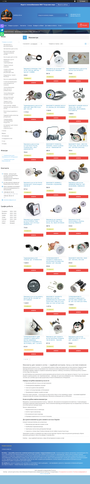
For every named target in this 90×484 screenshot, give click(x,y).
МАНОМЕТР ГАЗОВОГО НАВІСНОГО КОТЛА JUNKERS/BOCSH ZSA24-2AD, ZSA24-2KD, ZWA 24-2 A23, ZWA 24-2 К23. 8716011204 (55, 300)
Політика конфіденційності (80, 472)
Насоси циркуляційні (10, 79)
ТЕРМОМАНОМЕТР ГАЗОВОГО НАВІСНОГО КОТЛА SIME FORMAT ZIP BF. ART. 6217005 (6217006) (78, 299)
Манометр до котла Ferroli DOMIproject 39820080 (55, 69)
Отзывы (4, 143)
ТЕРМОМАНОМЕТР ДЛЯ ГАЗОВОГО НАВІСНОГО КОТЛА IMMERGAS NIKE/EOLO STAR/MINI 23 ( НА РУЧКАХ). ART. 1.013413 (33, 340)
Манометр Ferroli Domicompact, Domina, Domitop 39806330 (76, 221)
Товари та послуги (8, 31)
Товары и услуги (13, 25)
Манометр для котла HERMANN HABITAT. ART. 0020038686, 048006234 (77, 184)
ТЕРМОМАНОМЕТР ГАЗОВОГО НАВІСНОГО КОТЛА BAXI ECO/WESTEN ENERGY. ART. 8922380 (55, 260)
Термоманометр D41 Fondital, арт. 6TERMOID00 (33, 258)
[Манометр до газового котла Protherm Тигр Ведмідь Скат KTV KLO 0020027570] (33, 209)
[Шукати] (66, 15)
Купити (33, 82)
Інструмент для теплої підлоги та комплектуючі (11, 126)
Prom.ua (53, 470)
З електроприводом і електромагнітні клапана (10, 83)
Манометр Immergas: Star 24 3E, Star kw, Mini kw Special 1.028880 (32, 70)
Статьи (30, 25)
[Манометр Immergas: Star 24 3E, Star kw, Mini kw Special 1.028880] (33, 58)
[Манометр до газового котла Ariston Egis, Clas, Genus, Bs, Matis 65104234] (56, 209)
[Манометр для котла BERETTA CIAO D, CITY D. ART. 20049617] (78, 326)
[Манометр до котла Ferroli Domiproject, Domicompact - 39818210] (33, 172)
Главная (4, 25)
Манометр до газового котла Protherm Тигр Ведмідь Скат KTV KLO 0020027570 (32, 222)
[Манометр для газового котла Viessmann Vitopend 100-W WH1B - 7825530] (56, 326)
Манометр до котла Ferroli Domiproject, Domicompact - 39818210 (33, 184)
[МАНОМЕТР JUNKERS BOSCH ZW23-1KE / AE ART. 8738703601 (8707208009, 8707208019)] (78, 95)
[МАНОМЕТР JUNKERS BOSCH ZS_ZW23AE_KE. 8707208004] (56, 95)
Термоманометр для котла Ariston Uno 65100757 (78, 69)
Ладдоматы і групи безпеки (9, 75)
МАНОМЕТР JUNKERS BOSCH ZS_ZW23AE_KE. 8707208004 (55, 106)
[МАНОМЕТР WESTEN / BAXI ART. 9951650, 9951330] (78, 247)
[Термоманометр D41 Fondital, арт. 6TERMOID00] (33, 247)
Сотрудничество (7, 138)
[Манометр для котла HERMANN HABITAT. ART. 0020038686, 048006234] (78, 172)
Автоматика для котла (11, 49)
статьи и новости (6, 449)
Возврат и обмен (38, 25)
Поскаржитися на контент (65, 472)
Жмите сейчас (63, 5)
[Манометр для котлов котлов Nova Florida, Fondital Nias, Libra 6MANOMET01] (33, 133)
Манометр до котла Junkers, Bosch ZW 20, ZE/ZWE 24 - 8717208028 (33, 298)
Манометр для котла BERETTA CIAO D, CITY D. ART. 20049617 (77, 338)
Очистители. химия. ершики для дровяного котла (11, 107)
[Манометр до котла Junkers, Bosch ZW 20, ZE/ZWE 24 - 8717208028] (33, 286)
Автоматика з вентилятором (8, 45)
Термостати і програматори (8, 102)
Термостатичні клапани (8, 66)
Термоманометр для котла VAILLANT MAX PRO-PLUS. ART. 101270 (33, 107)
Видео (4, 133)
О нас (59, 25)
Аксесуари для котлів (10, 57)
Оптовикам (5, 136)
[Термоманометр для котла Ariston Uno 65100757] (78, 58)
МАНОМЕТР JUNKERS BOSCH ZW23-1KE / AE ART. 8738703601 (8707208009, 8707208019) (78, 108)
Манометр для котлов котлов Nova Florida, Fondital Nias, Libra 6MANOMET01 (31, 146)
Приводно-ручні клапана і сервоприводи (9, 61)
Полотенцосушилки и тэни (10, 112)
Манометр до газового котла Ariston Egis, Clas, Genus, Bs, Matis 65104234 (55, 221)
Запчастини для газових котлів (23, 31)
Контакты (23, 25)
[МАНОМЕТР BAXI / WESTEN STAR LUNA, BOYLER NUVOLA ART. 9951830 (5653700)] (78, 133)
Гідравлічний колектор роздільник (11, 116)
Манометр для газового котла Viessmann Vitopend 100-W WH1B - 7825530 (55, 338)
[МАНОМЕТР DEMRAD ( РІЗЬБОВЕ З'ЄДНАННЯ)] (56, 172)
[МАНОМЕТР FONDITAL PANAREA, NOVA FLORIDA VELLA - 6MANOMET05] (56, 133)
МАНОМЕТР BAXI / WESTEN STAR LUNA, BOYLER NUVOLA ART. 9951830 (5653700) (78, 145)
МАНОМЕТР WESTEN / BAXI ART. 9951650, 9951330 (78, 258)
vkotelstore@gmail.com (10, 200)
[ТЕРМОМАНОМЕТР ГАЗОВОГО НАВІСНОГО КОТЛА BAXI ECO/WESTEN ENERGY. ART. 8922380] (56, 247)
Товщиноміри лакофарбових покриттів (8, 121)
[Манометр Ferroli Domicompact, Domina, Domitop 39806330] (78, 209)
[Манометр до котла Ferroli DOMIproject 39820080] (56, 58)
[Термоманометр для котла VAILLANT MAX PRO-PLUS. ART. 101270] (33, 95)
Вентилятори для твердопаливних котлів (9, 52)
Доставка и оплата (51, 25)
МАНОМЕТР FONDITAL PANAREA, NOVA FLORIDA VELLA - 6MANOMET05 (54, 145)
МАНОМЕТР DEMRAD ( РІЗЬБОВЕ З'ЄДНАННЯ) (54, 183)
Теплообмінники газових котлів (9, 93)
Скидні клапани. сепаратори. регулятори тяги (9, 71)
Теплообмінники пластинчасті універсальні (9, 89)
